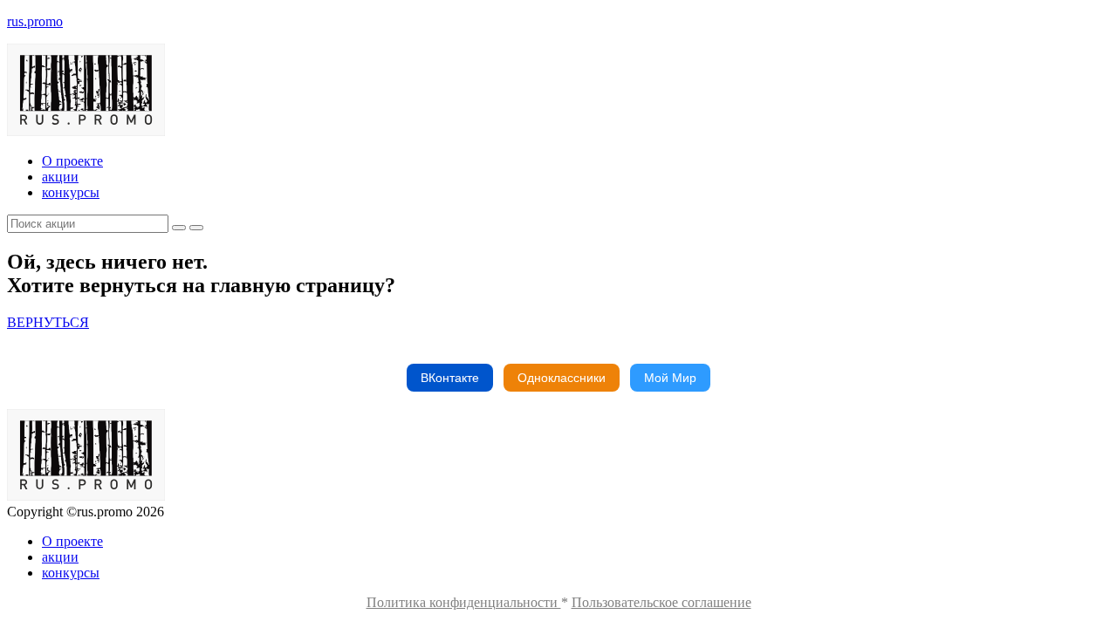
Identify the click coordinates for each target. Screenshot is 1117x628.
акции (60, 176)
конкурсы (70, 192)
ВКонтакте (450, 378)
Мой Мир (670, 378)
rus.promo (35, 21)
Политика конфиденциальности (464, 602)
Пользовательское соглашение (661, 602)
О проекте (72, 161)
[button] (48, 322)
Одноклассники (561, 378)
